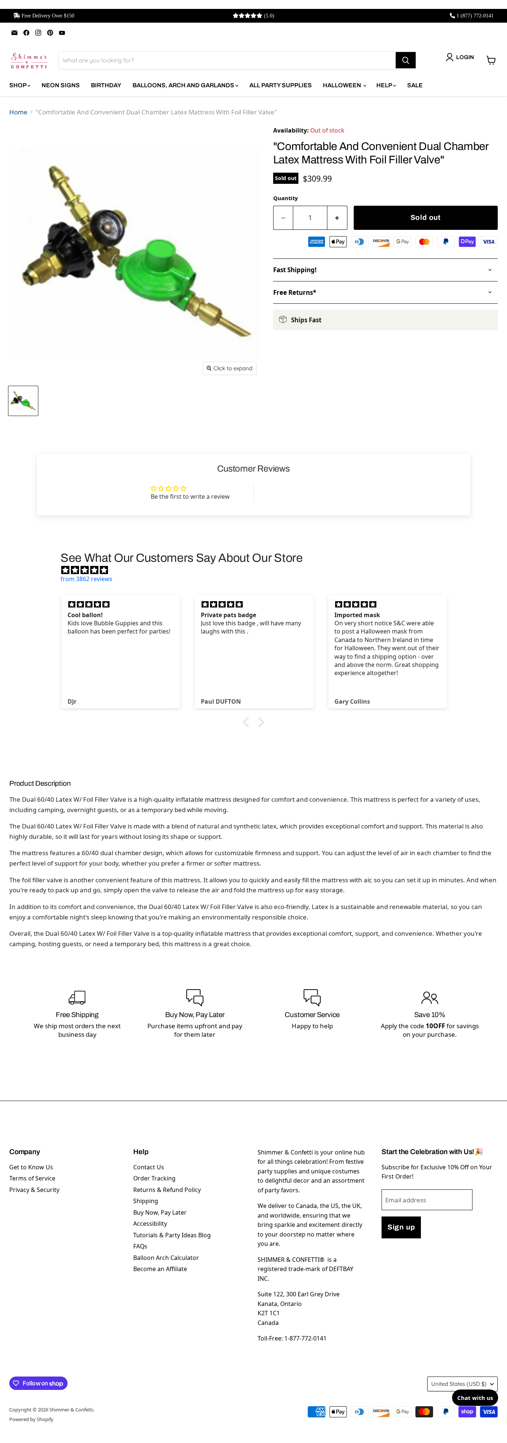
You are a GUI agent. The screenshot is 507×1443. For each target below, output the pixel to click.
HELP (384, 85)
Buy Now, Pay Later (160, 1212)
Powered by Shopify (31, 1419)
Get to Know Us (31, 1167)
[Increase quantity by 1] (337, 218)
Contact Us (148, 1167)
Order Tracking (154, 1178)
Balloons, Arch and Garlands (184, 85)
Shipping (145, 1201)
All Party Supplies (280, 85)
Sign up (401, 1227)
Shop (18, 85)
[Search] (406, 60)
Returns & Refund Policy (167, 1190)
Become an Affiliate (160, 1269)
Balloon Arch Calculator (166, 1258)
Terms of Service (32, 1178)
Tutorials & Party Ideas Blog (172, 1235)
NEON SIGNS (61, 85)
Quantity (285, 198)
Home (18, 112)
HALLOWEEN (342, 85)
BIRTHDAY (106, 85)
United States (459, 1383)
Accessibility (150, 1223)
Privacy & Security (34, 1190)
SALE (415, 85)
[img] (257, 570)
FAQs (140, 1246)
